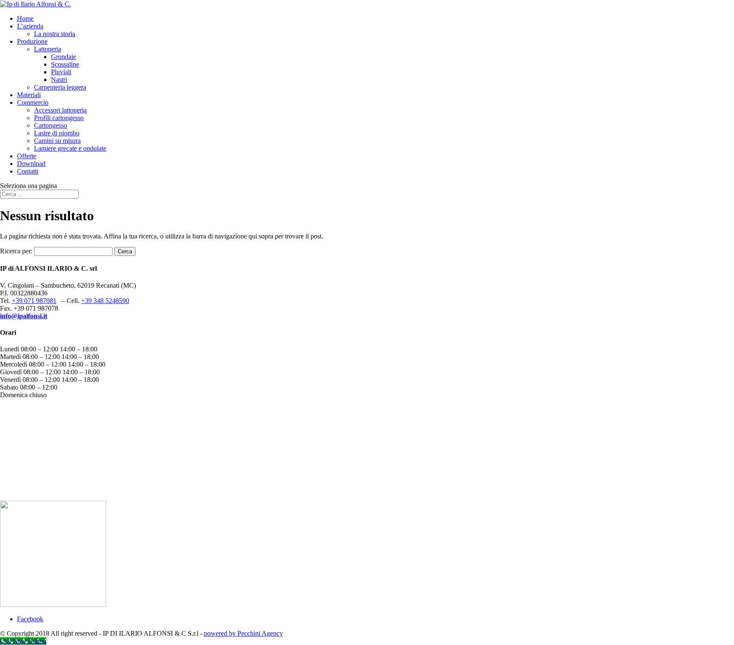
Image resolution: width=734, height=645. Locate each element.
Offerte (26, 156)
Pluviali (61, 72)
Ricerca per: (16, 251)
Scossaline (65, 64)
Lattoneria (47, 49)
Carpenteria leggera (60, 87)
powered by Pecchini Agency (243, 633)
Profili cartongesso (59, 117)
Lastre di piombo (56, 133)
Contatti (27, 171)
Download (31, 163)
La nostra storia (54, 33)
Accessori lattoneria (60, 110)
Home (25, 18)
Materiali (29, 94)
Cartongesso (50, 125)
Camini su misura (57, 140)
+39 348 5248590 (105, 300)
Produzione (32, 41)
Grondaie (63, 56)
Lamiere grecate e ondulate (70, 148)
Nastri (59, 79)
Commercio (32, 102)
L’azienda (30, 26)
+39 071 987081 (34, 300)
